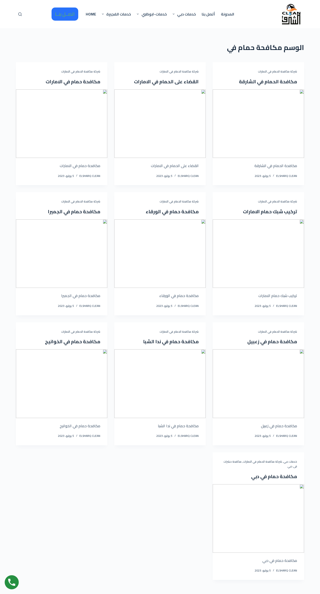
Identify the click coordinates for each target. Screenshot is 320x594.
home (91, 14)
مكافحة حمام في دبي (274, 476)
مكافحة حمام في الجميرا (74, 211)
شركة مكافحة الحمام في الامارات (277, 71)
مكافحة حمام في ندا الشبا (171, 341)
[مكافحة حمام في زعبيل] (258, 383)
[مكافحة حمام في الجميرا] (61, 253)
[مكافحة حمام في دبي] (258, 518)
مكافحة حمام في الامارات (73, 81)
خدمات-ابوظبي (154, 14)
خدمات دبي (186, 14)
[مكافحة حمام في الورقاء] (160, 253)
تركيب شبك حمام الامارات (270, 211)
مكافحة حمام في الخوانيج (72, 341)
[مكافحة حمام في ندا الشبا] (160, 383)
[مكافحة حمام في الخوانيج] (61, 383)
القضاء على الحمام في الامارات (166, 81)
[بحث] (20, 14)
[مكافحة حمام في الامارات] (61, 123)
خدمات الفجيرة (118, 14)
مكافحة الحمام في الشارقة (268, 81)
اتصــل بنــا (65, 14)
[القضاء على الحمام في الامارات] (160, 123)
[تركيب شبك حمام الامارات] (258, 253)
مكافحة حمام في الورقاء (172, 211)
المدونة (227, 14)
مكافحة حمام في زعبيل (272, 341)
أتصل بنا (208, 14)
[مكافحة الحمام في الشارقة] (258, 123)
